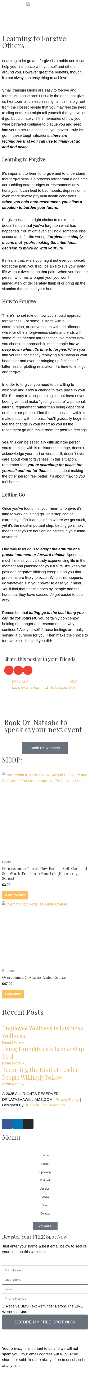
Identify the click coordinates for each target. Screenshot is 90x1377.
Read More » (13, 1042)
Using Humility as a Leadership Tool (43, 1052)
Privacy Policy (67, 1099)
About (45, 1163)
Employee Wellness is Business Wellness (42, 1031)
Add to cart (15, 895)
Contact (45, 1213)
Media (45, 1197)
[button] (9, 670)
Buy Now (13, 994)
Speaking (45, 1172)
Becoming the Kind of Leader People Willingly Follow (40, 1073)
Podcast (45, 1180)
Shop (45, 1205)
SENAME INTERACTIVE (45, 1105)
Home (45, 1155)
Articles (45, 1188)
